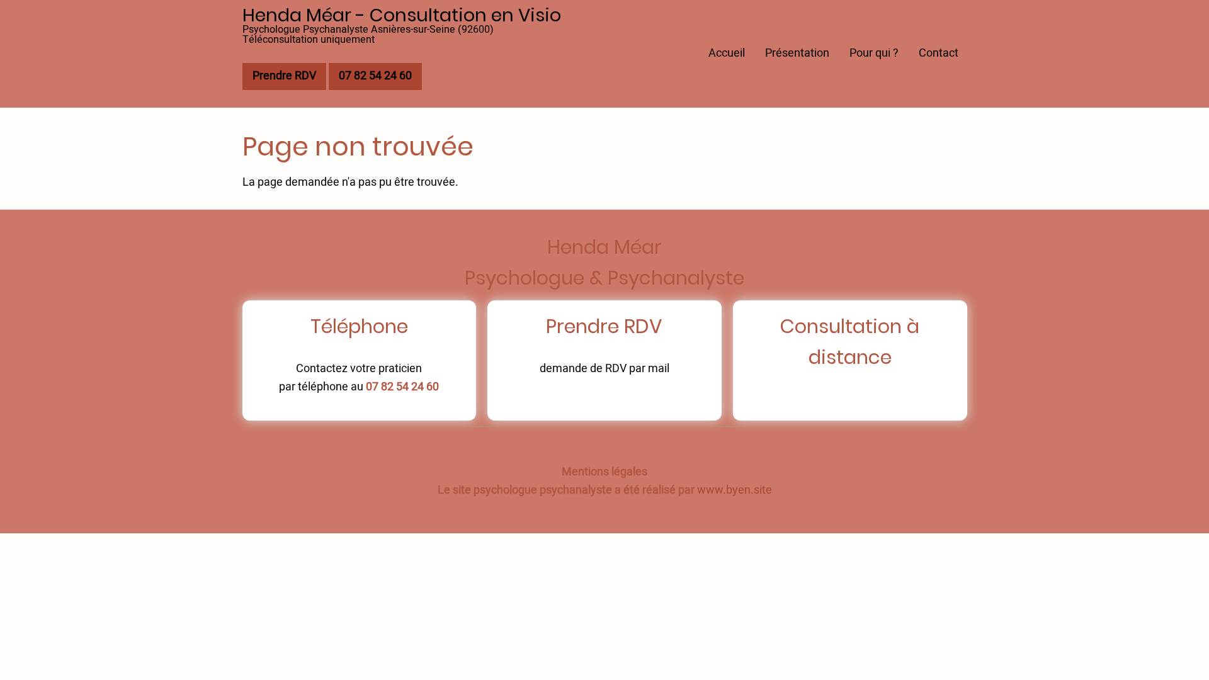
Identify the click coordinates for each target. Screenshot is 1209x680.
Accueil (726, 53)
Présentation (797, 53)
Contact (938, 53)
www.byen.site (734, 490)
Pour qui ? (874, 53)
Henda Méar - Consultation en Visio (401, 15)
